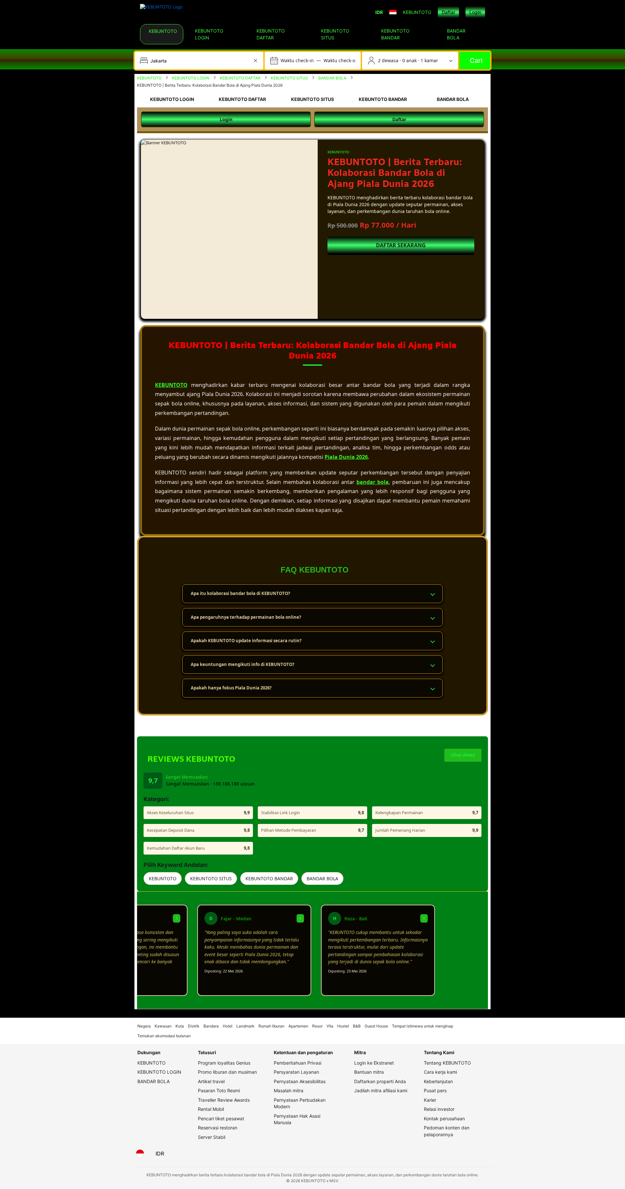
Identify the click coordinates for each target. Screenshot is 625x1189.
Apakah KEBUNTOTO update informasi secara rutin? (246, 641)
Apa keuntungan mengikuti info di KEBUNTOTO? (242, 664)
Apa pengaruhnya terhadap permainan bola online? (246, 617)
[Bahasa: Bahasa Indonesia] (140, 1153)
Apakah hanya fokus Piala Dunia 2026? (231, 688)
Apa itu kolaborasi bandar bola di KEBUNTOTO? (240, 593)
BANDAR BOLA (322, 878)
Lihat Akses (463, 755)
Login (475, 12)
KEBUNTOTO (162, 878)
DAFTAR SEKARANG (401, 245)
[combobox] (200, 60)
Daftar (448, 12)
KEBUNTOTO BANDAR (269, 878)
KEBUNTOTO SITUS (211, 878)
